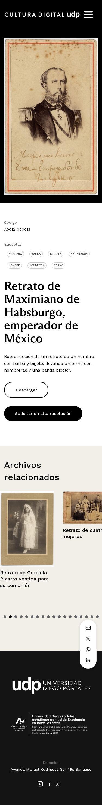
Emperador (79, 254)
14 (75, 616)
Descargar (26, 389)
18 (97, 616)
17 (92, 616)
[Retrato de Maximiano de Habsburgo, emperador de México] (51, 116)
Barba (36, 254)
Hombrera (37, 265)
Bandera (15, 254)
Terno (58, 265)
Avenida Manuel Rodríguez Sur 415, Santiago (51, 769)
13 (70, 616)
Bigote (55, 254)
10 (53, 616)
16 (86, 616)
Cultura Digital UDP (42, 17)
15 (81, 616)
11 (59, 616)
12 (64, 616)
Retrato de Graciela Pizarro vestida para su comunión (24, 579)
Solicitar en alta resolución (43, 413)
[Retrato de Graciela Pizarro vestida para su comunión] (27, 529)
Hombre (14, 265)
